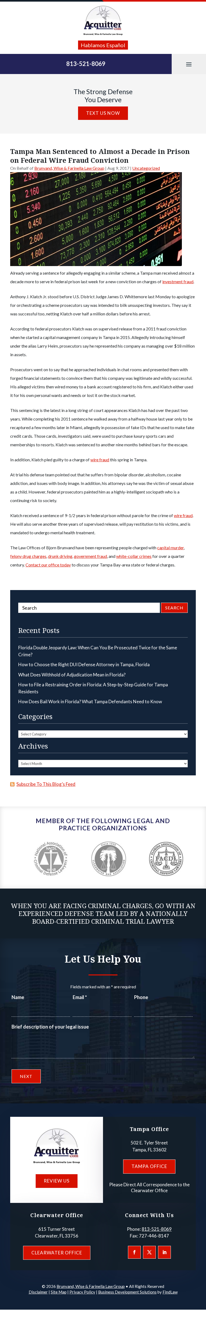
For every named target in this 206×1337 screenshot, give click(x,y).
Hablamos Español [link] (103, 45)
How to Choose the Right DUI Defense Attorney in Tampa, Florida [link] (84, 664)
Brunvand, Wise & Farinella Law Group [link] (69, 168)
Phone (141, 997)
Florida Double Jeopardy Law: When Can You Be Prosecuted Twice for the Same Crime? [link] (97, 651)
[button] (189, 64)
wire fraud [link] (99, 459)
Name (18, 997)
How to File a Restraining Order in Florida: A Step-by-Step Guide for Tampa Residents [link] (93, 688)
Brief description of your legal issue (50, 1027)
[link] (103, 20)
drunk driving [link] (60, 556)
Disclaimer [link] (38, 1292)
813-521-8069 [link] (85, 63)
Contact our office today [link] (48, 564)
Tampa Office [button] (149, 1166)
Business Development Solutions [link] (127, 1292)
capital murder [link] (170, 547)
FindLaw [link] (170, 1292)
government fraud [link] (90, 556)
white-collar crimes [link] (134, 556)
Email (80, 997)
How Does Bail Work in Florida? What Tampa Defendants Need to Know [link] (90, 701)
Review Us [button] (56, 1181)
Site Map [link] (59, 1292)
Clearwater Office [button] (56, 1252)
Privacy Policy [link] (82, 1292)
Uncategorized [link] (146, 168)
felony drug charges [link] (28, 556)
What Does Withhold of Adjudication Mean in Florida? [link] (72, 674)
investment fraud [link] (177, 281)
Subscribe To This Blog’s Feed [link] (45, 784)
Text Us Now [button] (103, 113)
